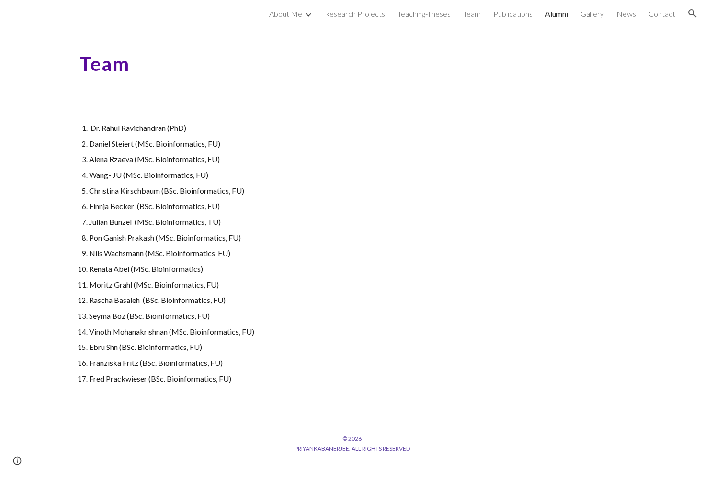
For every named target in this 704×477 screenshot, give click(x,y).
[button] (692, 13)
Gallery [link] (592, 13)
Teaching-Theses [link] (424, 13)
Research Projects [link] (355, 13)
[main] (352, 60)
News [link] (626, 13)
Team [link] (472, 13)
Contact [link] (661, 13)
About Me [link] (285, 13)
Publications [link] (513, 13)
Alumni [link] (556, 13)
